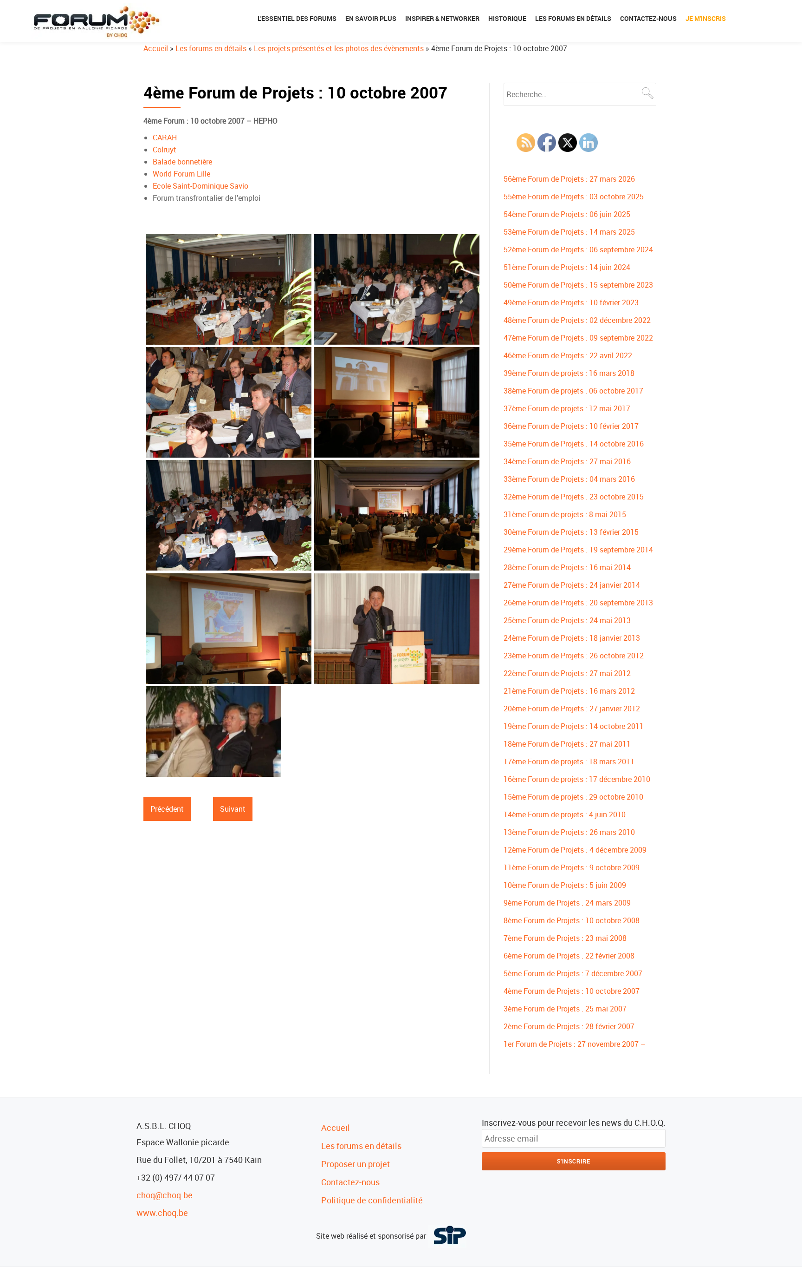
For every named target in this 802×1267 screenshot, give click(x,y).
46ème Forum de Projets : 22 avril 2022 (568, 355)
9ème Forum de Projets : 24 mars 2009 (567, 903)
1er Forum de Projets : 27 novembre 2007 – (575, 1044)
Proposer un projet (355, 1163)
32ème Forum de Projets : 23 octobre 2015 (574, 497)
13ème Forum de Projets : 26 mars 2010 (569, 832)
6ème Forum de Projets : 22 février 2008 (569, 956)
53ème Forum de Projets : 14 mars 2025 (569, 232)
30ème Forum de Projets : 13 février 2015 (571, 532)
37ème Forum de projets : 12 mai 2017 (567, 408)
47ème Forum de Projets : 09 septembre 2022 (578, 338)
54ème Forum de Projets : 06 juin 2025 (567, 214)
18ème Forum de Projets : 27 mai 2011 (567, 744)
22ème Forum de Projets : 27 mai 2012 (567, 673)
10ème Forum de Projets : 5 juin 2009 (565, 885)
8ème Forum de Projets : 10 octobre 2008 (572, 920)
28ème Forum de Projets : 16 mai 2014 (567, 567)
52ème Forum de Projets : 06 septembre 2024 (578, 249)
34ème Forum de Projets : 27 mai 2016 (567, 461)
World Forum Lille (181, 174)
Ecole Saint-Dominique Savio (200, 186)
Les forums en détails (573, 18)
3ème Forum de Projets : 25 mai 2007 (565, 1009)
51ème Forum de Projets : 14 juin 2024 (567, 267)
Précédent (167, 809)
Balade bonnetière (182, 162)
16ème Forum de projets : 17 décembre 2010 (577, 779)
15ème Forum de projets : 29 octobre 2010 (573, 797)
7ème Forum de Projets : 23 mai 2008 (565, 938)
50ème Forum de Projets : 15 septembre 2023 (578, 285)
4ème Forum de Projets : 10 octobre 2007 (572, 991)
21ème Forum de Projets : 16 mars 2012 (569, 691)
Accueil (155, 48)
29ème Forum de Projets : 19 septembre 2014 (578, 550)
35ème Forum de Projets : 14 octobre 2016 (574, 444)
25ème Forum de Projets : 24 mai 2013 (567, 620)
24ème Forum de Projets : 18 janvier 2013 (572, 638)
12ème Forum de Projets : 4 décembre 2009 (575, 850)
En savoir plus (370, 18)
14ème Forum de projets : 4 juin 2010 (565, 814)
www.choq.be (162, 1212)
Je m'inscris (706, 18)
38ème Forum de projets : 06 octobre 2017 (573, 391)
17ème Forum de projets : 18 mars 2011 (569, 761)
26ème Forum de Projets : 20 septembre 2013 (578, 602)
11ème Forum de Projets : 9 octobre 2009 (572, 867)
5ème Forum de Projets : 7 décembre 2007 (573, 973)
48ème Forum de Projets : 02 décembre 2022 (577, 320)
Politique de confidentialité (372, 1200)
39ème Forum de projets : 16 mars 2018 (569, 373)
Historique (507, 18)
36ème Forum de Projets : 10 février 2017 (571, 426)
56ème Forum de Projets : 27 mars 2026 (569, 179)
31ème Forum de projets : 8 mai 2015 (565, 514)
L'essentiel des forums (297, 18)
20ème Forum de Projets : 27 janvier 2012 (572, 708)
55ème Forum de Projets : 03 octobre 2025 (574, 196)
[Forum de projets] (98, 21)
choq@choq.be (164, 1195)
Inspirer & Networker (442, 18)
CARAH (165, 137)
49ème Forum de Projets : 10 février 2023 (571, 302)
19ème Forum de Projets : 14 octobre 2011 (574, 726)
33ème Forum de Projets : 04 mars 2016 (569, 479)
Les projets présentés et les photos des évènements (339, 48)
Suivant (233, 809)
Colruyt (164, 149)
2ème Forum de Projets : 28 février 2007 (569, 1026)
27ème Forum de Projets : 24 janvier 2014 (572, 585)
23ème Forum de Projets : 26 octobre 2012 (574, 655)
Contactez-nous (648, 18)
